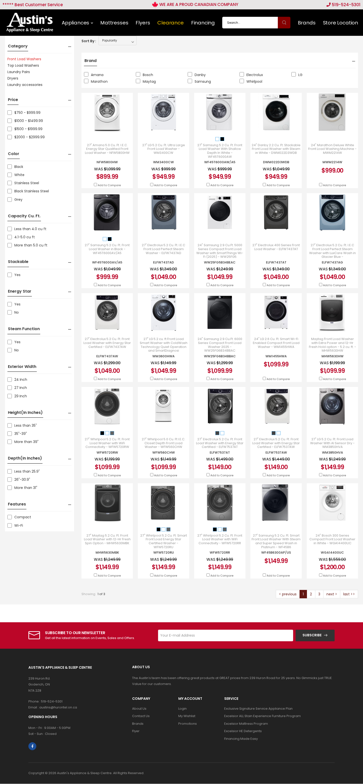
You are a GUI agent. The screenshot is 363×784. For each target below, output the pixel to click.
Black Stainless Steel (31, 191)
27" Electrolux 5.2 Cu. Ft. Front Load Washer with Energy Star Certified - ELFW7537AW (276, 443)
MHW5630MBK (107, 552)
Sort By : (88, 41)
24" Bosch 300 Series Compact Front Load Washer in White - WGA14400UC (332, 539)
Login (182, 708)
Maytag (149, 81)
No (16, 312)
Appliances (75, 22)
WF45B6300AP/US (276, 552)
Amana (97, 74)
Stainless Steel (26, 183)
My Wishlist (186, 716)
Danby (200, 74)
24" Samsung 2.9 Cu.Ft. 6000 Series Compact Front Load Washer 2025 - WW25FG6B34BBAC (220, 344)
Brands (307, 22)
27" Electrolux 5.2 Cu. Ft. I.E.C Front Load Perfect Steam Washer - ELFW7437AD (163, 249)
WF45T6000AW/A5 (219, 162)
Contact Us (141, 716)
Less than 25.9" (27, 471)
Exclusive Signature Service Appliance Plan (258, 708)
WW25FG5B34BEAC (220, 262)
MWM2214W (332, 162)
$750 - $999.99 (27, 112)
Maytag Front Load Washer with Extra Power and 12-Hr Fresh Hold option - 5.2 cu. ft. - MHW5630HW (332, 344)
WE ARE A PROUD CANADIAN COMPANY (198, 4)
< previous (288, 594)
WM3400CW (163, 162)
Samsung (203, 81)
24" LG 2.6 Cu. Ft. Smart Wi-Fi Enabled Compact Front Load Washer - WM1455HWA (276, 343)
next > (331, 594)
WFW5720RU (163, 552)
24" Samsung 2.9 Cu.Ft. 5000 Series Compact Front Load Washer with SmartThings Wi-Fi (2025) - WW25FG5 (219, 251)
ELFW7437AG (332, 262)
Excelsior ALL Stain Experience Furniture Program (262, 716)
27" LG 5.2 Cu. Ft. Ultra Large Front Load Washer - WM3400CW (163, 149)
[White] (217, 138)
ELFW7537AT (220, 452)
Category (18, 46)
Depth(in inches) (25, 458)
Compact (22, 517)
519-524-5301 (346, 5)
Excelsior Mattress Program (246, 723)
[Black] (222, 138)
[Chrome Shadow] (112, 433)
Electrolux (254, 74)
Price (13, 99)
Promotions (187, 723)
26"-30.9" (22, 479)
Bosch (148, 74)
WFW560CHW (163, 452)
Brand (90, 60)
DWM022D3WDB (276, 162)
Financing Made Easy (241, 738)
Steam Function (24, 328)
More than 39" (26, 442)
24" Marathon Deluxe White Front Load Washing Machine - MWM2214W (332, 149)
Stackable (18, 261)
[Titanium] (217, 433)
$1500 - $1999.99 (28, 129)
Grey (18, 199)
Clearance (170, 22)
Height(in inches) (25, 412)
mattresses (114, 22)
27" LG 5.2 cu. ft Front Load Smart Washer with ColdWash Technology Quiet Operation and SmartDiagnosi (163, 344)
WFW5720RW (107, 452)
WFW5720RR (220, 552)
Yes (17, 275)
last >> (349, 594)
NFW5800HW (107, 162)
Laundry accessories (24, 84)
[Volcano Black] (102, 433)
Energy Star (19, 291)
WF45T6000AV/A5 (107, 262)
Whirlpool (254, 81)
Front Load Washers (24, 59)
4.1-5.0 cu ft (24, 237)
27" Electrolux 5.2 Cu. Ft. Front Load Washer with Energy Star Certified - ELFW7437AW (107, 343)
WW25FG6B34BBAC (220, 356)
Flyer (136, 731)
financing (203, 22)
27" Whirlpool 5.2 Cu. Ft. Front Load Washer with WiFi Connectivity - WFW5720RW (107, 443)
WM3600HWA (163, 356)
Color (13, 153)
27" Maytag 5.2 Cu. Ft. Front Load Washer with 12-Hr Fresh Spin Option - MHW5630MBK (107, 539)
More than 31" (25, 487)
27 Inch (20, 387)
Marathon (99, 81)
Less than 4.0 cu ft (30, 229)
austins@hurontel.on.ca (58, 707)
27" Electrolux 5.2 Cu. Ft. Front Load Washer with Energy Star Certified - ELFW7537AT (219, 443)
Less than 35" (25, 425)
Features (17, 504)
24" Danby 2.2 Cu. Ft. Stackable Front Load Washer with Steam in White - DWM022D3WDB (276, 149)
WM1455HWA (276, 356)
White (19, 175)
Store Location (340, 22)
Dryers (12, 78)
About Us (139, 708)
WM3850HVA (332, 452)
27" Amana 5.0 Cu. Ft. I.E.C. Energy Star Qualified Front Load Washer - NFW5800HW (107, 149)
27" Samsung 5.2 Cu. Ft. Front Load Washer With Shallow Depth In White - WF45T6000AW (219, 151)
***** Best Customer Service (32, 5)
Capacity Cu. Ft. (24, 216)
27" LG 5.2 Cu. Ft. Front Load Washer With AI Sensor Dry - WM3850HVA (332, 443)
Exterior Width (22, 366)
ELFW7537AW (276, 452)
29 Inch (20, 396)
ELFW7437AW (107, 356)
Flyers (143, 22)
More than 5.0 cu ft (30, 245)
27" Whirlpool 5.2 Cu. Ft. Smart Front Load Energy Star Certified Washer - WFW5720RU (163, 541)
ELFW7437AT (276, 262)
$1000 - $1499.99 (28, 121)
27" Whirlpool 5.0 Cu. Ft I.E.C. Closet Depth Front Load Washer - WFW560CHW (163, 443)
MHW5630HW (332, 356)
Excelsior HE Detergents (243, 731)
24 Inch (20, 379)
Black (18, 166)
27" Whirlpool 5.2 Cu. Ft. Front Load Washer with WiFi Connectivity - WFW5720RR (219, 539)
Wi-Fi (18, 525)
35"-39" (20, 433)
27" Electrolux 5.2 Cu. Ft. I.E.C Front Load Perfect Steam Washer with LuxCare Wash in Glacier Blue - (332, 251)
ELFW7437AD (163, 262)
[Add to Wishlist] (119, 125)
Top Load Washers (23, 65)
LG (300, 74)
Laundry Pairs (18, 71)
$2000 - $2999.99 (29, 137)
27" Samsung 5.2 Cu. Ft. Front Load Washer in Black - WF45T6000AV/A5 (107, 249)
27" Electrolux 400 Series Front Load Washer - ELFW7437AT (276, 247)
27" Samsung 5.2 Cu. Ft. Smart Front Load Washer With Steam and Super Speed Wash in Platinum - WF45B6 (276, 541)
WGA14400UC (332, 552)
